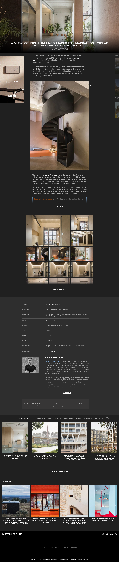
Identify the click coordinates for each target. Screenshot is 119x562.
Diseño (78, 418)
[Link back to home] (12, 534)
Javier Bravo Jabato (51, 351)
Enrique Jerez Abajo (54, 357)
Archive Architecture (59, 471)
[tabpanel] (59, 447)
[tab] (23, 418)
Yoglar (47, 320)
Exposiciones (88, 418)
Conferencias (68, 418)
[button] (5, 447)
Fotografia (99, 418)
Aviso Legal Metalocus (56, 559)
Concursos (57, 418)
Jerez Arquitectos (51, 175)
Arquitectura (23, 418)
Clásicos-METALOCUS (44, 418)
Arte (32, 418)
